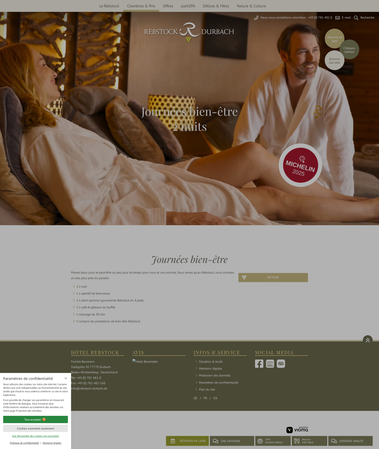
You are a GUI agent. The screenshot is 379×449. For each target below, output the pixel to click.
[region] (35, 398)
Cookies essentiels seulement (35, 428)
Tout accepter (32, 419)
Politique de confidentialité (24, 443)
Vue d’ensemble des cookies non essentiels (35, 436)
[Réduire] (65, 378)
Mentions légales (52, 443)
